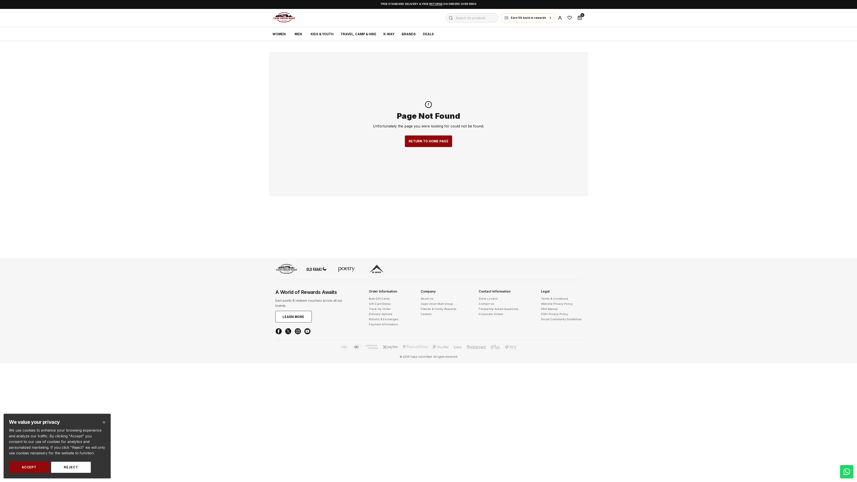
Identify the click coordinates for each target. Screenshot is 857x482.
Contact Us (486, 303)
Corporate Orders (491, 314)
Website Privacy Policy (557, 303)
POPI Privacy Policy (554, 314)
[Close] (103, 422)
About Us (427, 298)
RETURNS (436, 4)
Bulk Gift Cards (379, 298)
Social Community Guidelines (561, 319)
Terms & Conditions (554, 298)
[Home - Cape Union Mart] (286, 269)
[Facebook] (278, 331)
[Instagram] (298, 331)
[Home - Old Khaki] (317, 269)
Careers (426, 314)
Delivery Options (380, 314)
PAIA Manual (549, 309)
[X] (288, 331)
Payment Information (383, 324)
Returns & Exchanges (383, 319)
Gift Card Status (380, 303)
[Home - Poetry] (346, 270)
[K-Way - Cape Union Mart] (377, 269)
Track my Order (380, 309)
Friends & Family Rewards (439, 309)
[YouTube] (307, 331)
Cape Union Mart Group (437, 303)
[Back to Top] (847, 436)
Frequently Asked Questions (498, 309)
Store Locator (488, 298)
